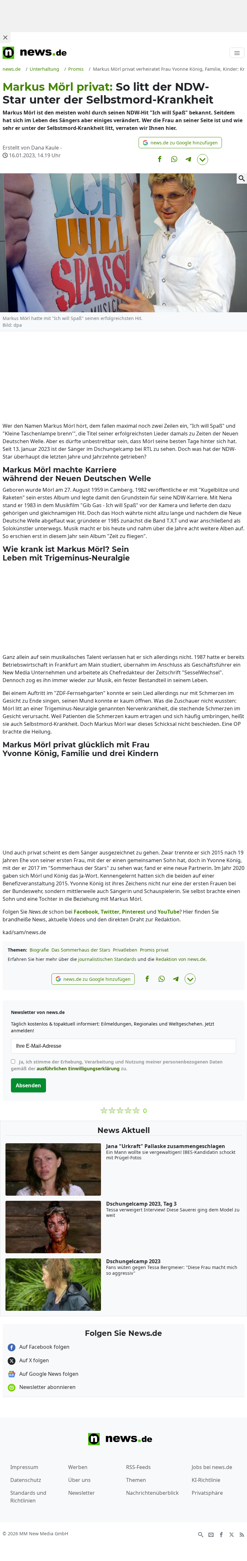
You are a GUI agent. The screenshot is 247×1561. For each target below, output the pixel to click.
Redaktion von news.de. (181, 959)
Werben (77, 1467)
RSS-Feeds (138, 1467)
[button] (180, 142)
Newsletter (81, 1492)
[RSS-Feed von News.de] (241, 1534)
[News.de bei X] (231, 1534)
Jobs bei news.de (212, 1467)
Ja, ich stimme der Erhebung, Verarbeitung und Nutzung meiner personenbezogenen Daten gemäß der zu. (117, 1065)
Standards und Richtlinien (28, 1496)
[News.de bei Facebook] (221, 1534)
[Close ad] (5, 37)
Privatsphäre (207, 1492)
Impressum (24, 1467)
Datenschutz (25, 1479)
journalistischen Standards (107, 959)
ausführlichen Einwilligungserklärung (78, 1068)
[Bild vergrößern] (242, 178)
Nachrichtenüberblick (152, 1492)
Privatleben (125, 950)
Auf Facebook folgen (43, 1346)
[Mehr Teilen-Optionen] (202, 159)
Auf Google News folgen (48, 1373)
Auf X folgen (33, 1360)
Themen (136, 1479)
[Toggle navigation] (237, 53)
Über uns (79, 1479)
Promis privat (154, 950)
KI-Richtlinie (206, 1479)
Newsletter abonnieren (47, 1387)
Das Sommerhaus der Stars (80, 950)
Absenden (28, 1085)
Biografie (39, 950)
